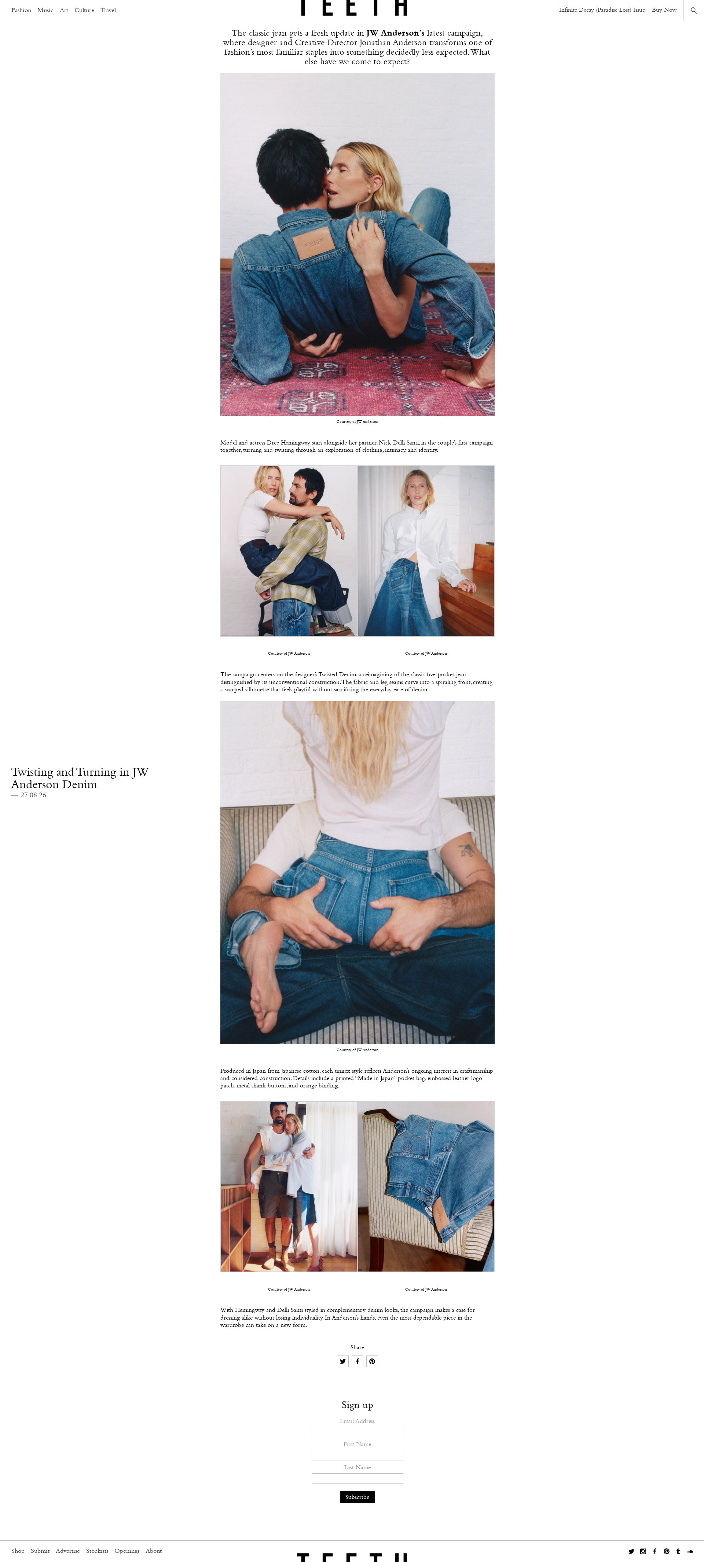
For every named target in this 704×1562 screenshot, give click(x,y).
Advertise (68, 1551)
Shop (18, 1551)
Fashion (21, 10)
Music (45, 10)
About (154, 1551)
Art (64, 10)
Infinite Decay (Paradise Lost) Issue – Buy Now (618, 10)
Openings (126, 1551)
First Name (357, 1444)
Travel (108, 10)
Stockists (97, 1551)
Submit (40, 1551)
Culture (84, 10)
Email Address (357, 1421)
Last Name (357, 1467)
